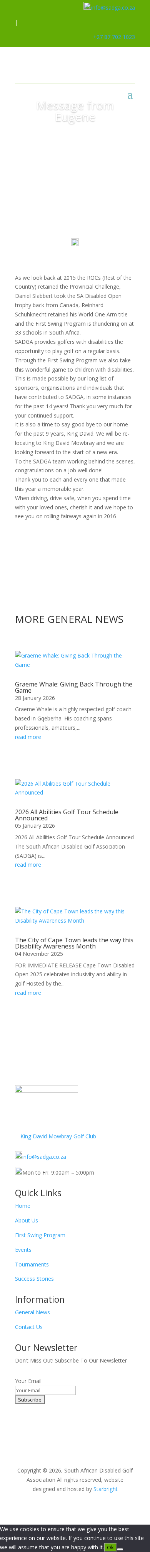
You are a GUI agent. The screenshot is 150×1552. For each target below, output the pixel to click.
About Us (26, 1220)
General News (32, 1312)
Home (22, 1205)
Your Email (28, 1381)
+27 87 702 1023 (114, 37)
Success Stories (34, 1278)
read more (28, 736)
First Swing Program (40, 1235)
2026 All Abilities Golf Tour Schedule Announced (66, 815)
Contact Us (29, 1327)
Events (23, 1249)
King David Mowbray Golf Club (58, 1136)
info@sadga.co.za (113, 7)
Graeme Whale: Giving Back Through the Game (73, 687)
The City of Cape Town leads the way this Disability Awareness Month (74, 943)
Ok (110, 1547)
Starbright (105, 1489)
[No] (120, 1549)
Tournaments (32, 1264)
